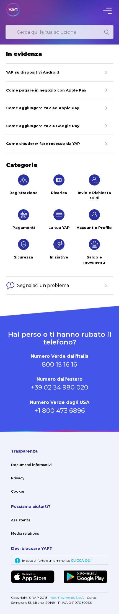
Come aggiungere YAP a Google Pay (42, 126)
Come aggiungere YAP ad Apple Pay (42, 108)
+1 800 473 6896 (59, 410)
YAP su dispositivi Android (32, 72)
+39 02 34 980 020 (59, 387)
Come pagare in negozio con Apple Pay (46, 90)
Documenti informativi (31, 465)
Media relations (25, 533)
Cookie (17, 491)
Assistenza (20, 520)
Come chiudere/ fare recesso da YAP (43, 143)
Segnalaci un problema (43, 285)
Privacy (17, 478)
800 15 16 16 (59, 364)
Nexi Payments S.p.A (68, 597)
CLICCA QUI (81, 560)
